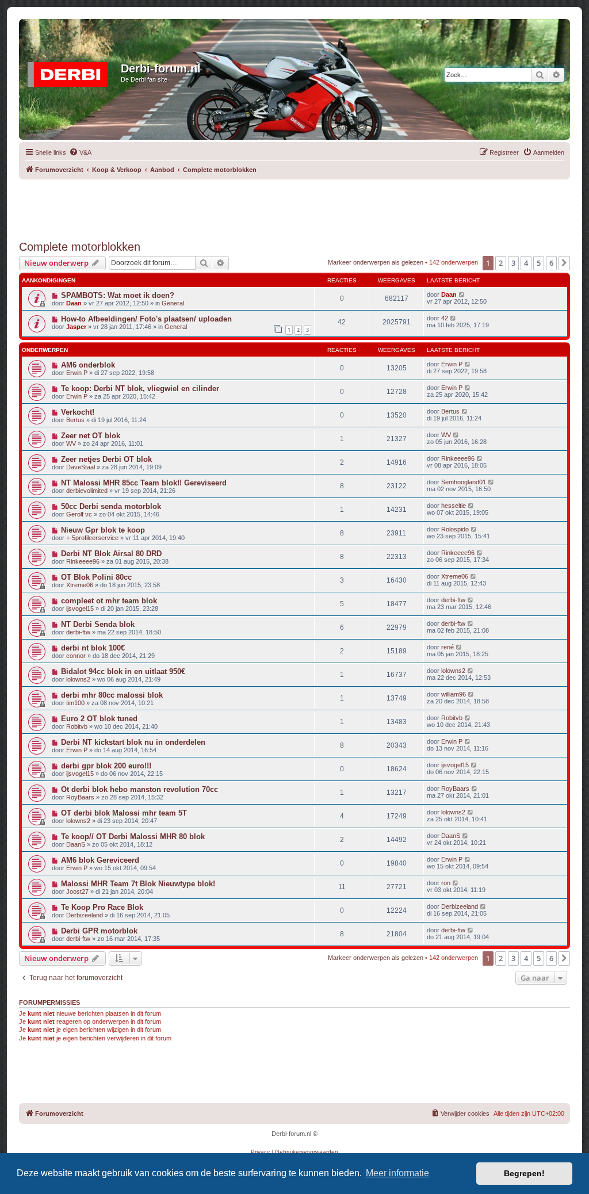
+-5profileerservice (92, 537)
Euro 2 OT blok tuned (99, 718)
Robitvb (76, 726)
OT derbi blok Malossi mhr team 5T (124, 813)
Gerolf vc (79, 514)
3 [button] (513, 263)
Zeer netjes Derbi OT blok (106, 459)
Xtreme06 (79, 584)
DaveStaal (80, 467)
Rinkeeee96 (458, 458)
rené (447, 647)
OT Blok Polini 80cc (96, 577)
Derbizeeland (84, 915)
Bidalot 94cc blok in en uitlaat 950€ (123, 671)
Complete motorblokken (79, 246)
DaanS (75, 844)
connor (76, 655)
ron (445, 882)
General (173, 303)
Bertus (75, 419)
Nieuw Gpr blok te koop (103, 530)
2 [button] (501, 263)
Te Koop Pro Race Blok (102, 907)
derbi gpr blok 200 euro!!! (106, 765)
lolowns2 (78, 679)
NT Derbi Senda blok (98, 624)
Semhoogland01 (463, 482)
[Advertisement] (294, 205)
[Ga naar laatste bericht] (462, 294)
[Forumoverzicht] (71, 71)
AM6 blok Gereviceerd (100, 860)
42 (444, 318)
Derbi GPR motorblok (99, 931)
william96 (453, 694)
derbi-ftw (453, 599)
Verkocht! (77, 412)
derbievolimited (87, 490)
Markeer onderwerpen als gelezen (375, 262)
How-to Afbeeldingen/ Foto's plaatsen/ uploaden (146, 319)
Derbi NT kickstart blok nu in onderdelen (133, 742)
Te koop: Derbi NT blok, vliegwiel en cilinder (140, 388)
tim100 (75, 702)
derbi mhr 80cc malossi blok (112, 695)
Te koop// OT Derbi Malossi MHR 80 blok (133, 836)
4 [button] (526, 263)
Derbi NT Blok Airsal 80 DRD (111, 553)
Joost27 (77, 891)
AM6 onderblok (88, 365)
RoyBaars (80, 797)
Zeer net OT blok (90, 435)
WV (71, 443)
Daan (74, 303)
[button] (564, 263)
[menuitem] (80, 152)
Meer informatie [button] (397, 1173)
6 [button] (551, 263)
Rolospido (455, 529)
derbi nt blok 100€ (93, 648)
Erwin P (76, 372)
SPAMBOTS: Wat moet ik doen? (117, 295)
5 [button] (539, 263)
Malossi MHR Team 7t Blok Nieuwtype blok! (138, 883)
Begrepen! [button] (524, 1173)
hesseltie (453, 505)
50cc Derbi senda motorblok (111, 506)
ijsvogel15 (80, 608)
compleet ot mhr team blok (109, 600)
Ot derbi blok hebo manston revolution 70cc (139, 789)
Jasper (76, 326)
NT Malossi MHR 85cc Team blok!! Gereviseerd (144, 483)
